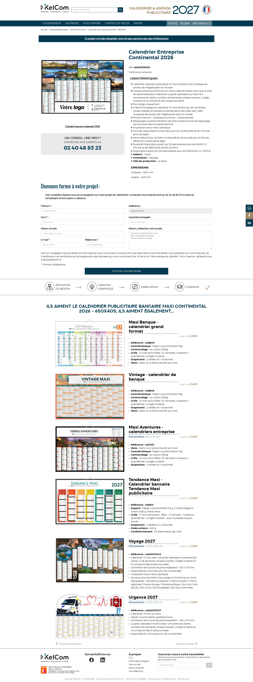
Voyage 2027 (142, 541)
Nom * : (45, 217)
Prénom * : (46, 206)
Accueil (44, 30)
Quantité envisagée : (140, 217)
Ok (209, 665)
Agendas (72, 23)
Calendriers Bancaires (59, 30)
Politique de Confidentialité (161, 679)
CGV (131, 658)
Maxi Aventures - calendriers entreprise (152, 429)
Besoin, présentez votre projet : (146, 228)
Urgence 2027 (143, 597)
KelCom (184, 23)
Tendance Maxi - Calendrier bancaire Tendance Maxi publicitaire (149, 486)
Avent (138, 23)
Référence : (135, 206)
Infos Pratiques (200, 23)
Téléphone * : (92, 240)
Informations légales (139, 661)
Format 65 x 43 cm (78, 30)
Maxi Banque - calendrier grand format (146, 326)
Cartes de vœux (117, 23)
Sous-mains (92, 23)
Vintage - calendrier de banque (152, 377)
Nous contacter (136, 668)
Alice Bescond (136, 671)
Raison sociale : (49, 228)
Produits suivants (185, 644)
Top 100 (171, 23)
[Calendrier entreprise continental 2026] (82, 86)
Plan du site (134, 665)
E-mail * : (46, 240)
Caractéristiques (144, 78)
